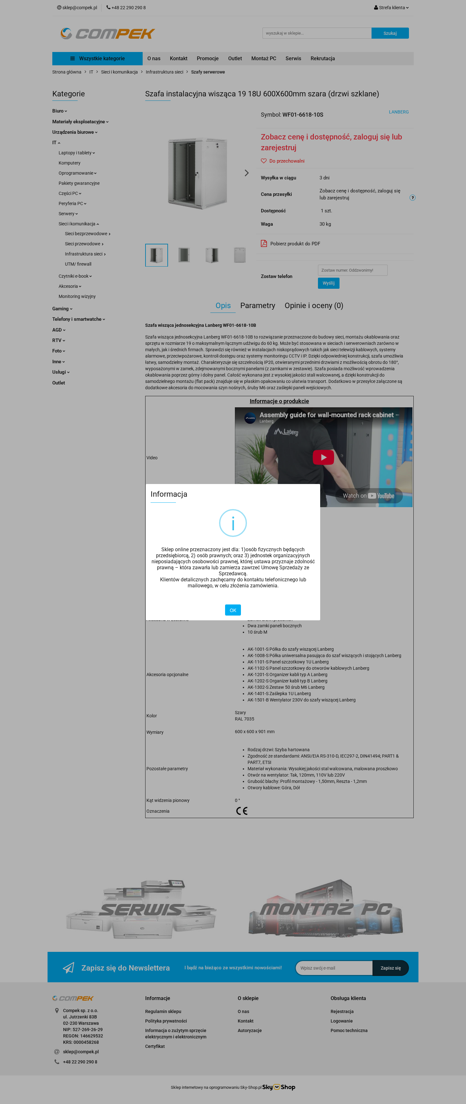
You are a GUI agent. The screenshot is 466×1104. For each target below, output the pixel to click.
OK (233, 610)
